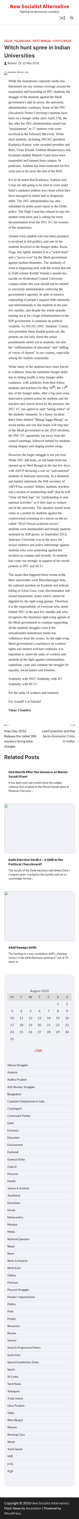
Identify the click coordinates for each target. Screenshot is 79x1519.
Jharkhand (13, 1195)
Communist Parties (19, 1115)
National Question (18, 1239)
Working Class (16, 1434)
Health (11, 1181)
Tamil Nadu (14, 1384)
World (11, 1442)
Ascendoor (34, 1508)
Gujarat (12, 1166)
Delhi (8, 41)
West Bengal (41, 41)
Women (12, 1427)
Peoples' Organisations (21, 1297)
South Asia (13, 1355)
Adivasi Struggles (17, 1065)
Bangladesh (14, 1094)
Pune (10, 1311)
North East (14, 1268)
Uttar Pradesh (15, 1405)
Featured (12, 1152)
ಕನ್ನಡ (10, 1471)
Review (11, 1333)
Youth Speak (62, 41)
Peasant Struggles (18, 1289)
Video (10, 1413)
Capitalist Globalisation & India (25, 1101)
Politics (11, 1304)
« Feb (38, 1050)
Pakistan (12, 1282)
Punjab (11, 1318)
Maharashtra (15, 1217)
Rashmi (12, 63)
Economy (13, 1130)
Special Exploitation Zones (23, 1362)
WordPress (12, 1513)
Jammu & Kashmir (18, 1188)
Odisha (11, 1275)
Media (11, 1231)
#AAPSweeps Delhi (22, 947)
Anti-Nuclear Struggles (21, 1087)
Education (13, 1137)
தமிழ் (10, 1463)
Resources (13, 1326)
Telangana (22, 41)
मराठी (10, 1456)
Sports (11, 1369)
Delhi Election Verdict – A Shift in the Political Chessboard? (35, 861)
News (10, 1253)
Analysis (12, 1072)
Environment (15, 1145)
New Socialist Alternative (39, 6)
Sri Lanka (13, 1376)
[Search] (71, 18)
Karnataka (13, 1203)
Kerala (11, 1210)
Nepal (11, 1246)
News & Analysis (17, 1260)
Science (11, 1340)
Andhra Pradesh (17, 1079)
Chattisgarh (14, 1108)
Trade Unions (15, 1398)
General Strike (16, 1159)
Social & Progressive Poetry (24, 1347)
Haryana (12, 1174)
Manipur (12, 1224)
